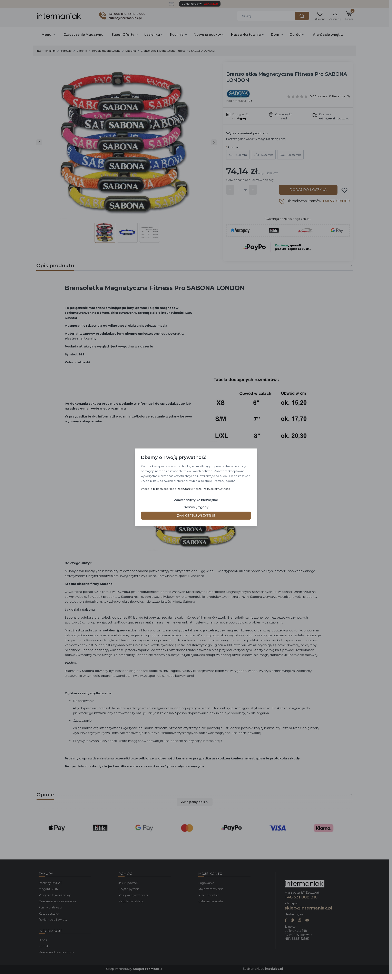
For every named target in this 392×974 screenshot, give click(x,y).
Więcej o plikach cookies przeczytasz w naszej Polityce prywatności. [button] (186, 488)
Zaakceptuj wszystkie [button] (196, 515)
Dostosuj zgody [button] (196, 507)
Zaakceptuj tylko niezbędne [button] (196, 500)
